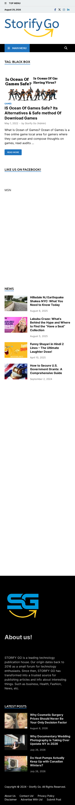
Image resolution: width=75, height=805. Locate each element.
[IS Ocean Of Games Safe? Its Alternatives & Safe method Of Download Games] (37, 86)
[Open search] (66, 48)
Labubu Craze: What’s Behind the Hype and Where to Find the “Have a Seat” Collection (50, 324)
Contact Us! (26, 795)
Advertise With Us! (32, 799)
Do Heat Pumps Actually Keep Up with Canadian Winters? (47, 761)
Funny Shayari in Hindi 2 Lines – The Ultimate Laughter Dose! (47, 347)
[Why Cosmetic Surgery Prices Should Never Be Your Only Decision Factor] (16, 715)
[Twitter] (59, 9)
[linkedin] (68, 9)
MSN (8, 190)
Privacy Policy (46, 795)
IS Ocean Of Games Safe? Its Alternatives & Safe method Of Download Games (33, 113)
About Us (10, 795)
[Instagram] (64, 9)
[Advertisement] (37, 241)
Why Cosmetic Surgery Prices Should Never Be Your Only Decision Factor (48, 718)
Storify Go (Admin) (35, 123)
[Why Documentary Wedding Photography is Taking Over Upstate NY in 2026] (16, 736)
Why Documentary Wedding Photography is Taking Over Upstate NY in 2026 (50, 740)
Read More (12, 151)
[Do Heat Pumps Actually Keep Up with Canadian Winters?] (16, 758)
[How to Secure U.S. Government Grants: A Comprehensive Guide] (16, 366)
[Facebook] (55, 9)
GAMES (8, 103)
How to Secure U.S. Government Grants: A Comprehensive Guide (46, 369)
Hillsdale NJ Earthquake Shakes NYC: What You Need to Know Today (47, 301)
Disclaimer (11, 799)
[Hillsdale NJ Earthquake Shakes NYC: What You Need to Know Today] (16, 297)
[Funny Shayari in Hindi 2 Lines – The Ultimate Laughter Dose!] (16, 344)
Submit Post (54, 799)
